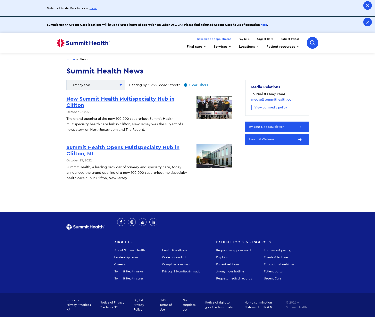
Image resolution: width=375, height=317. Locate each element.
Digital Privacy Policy (139, 305)
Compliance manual (176, 264)
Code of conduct (174, 257)
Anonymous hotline (230, 271)
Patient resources (280, 46)
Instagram (132, 222)
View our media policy (270, 107)
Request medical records (234, 278)
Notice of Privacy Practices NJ (78, 305)
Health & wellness (174, 250)
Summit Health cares (129, 278)
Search (312, 43)
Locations (247, 46)
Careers (119, 264)
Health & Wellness (261, 139)
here (93, 8)
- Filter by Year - (81, 85)
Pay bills (244, 39)
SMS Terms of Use (166, 305)
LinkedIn (153, 222)
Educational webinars (279, 264)
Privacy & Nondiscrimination (182, 271)
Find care (194, 46)
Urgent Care (265, 39)
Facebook (121, 222)
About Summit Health (129, 250)
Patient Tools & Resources (243, 242)
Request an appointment (233, 250)
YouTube (142, 222)
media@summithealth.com (273, 99)
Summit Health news (129, 271)
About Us (123, 242)
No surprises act (189, 305)
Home (83, 43)
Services (220, 46)
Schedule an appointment (214, 39)
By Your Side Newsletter (266, 126)
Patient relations (227, 264)
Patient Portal (290, 39)
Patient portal (273, 271)
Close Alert (367, 5)
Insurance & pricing (277, 250)
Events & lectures (276, 257)
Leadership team (126, 257)
